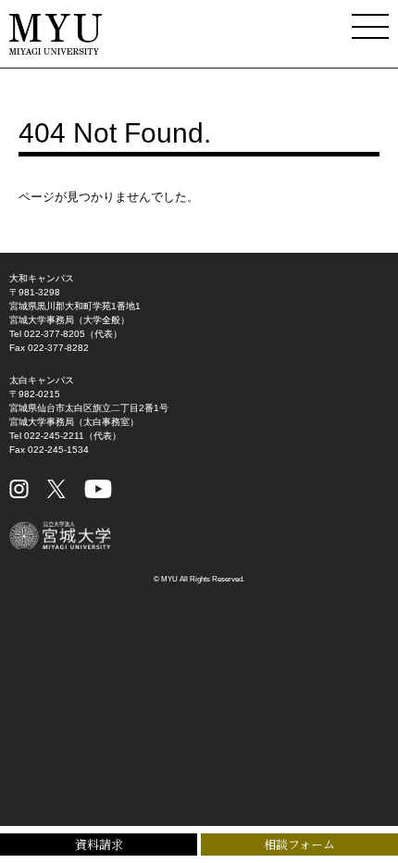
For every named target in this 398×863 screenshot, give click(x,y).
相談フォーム (299, 844)
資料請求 (99, 844)
